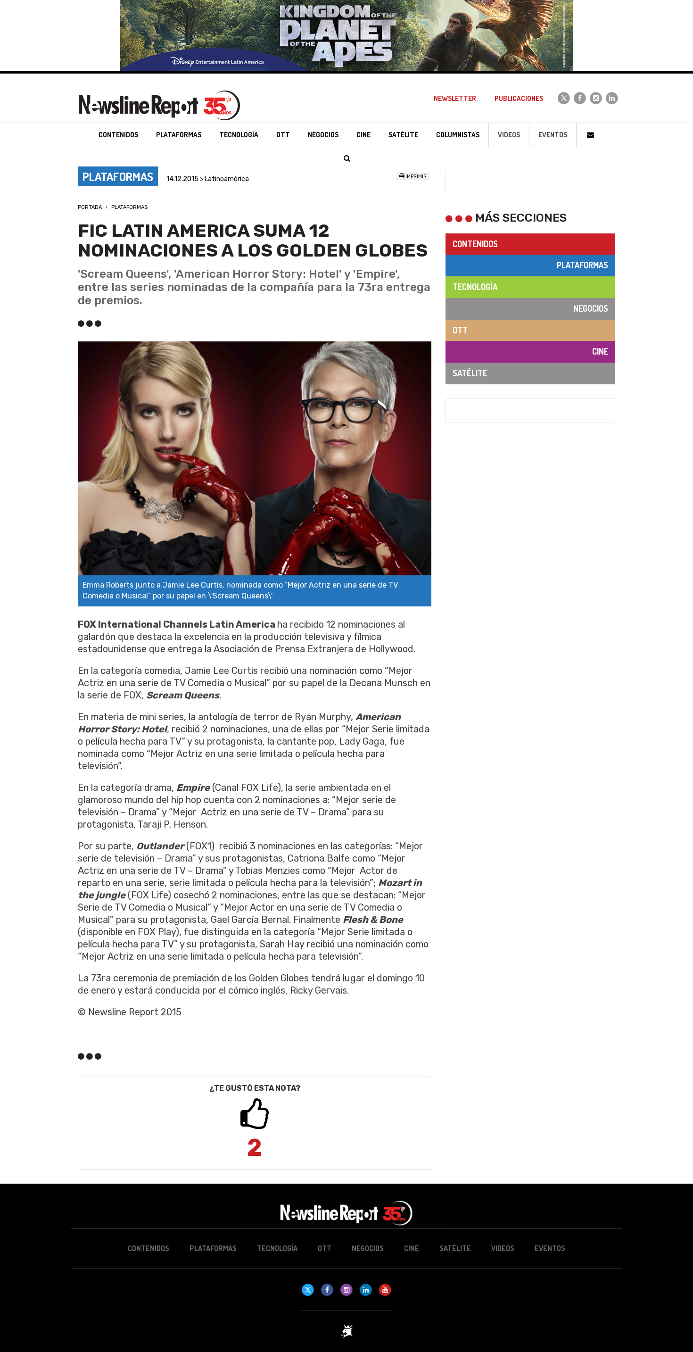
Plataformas (129, 207)
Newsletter (455, 98)
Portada (90, 207)
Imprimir (415, 176)
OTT (460, 330)
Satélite (470, 373)
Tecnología (475, 287)
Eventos (552, 134)
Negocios (590, 308)
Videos (509, 134)
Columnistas (457, 134)
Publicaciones (519, 98)
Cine (600, 351)
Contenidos (475, 244)
